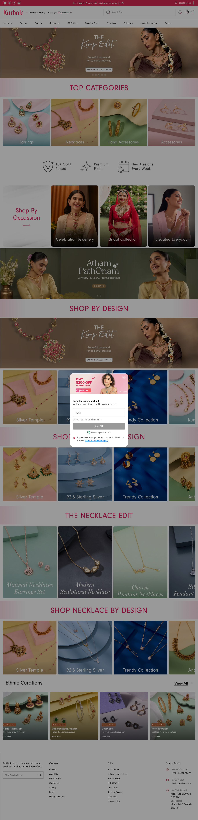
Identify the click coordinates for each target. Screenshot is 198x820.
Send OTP (99, 426)
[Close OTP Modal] (124, 377)
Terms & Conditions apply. (96, 440)
